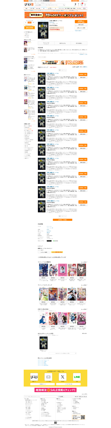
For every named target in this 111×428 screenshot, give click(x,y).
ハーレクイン (28, 409)
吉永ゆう (43, 329)
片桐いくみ (80, 329)
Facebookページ (76, 407)
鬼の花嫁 (53, 328)
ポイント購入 (43, 401)
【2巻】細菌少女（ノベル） (52, 87)
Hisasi (73, 280)
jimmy (75, 329)
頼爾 (83, 329)
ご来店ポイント (42, 384)
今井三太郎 (30, 68)
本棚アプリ (27, 158)
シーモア (26, 0)
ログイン (83, 0)
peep (33, 60)
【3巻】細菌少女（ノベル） (52, 101)
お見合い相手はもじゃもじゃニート (31, 94)
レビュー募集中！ (52, 23)
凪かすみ (29, 117)
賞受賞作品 (27, 142)
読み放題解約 (43, 409)
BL (43, 8)
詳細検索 (26, 152)
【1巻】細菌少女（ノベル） (52, 73)
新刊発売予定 (27, 127)
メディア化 (79, 8)
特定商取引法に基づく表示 (57, 420)
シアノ (33, 116)
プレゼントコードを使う (45, 413)
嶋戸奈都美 (30, 60)
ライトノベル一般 (42, 57)
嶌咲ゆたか (30, 116)
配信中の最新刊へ (79, 30)
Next (86, 271)
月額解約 (42, 408)
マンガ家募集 (75, 401)
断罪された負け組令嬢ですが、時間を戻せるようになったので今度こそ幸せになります (31, 113)
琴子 (64, 329)
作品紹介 (74, 400)
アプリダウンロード (60, 400)
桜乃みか (61, 329)
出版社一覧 (81, 396)
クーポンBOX (43, 406)
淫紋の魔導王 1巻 (72, 279)
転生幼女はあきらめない (81, 303)
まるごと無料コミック (28, 130)
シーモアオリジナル (29, 411)
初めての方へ (27, 35)
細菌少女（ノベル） (64, 10)
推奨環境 (58, 411)
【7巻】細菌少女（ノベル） (52, 158)
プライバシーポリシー (41, 420)
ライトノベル (61, 8)
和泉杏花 (29, 81)
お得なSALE (27, 136)
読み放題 (30, 0)
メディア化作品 (27, 144)
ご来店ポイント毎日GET (29, 139)
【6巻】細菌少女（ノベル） (52, 144)
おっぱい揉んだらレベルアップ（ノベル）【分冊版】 (31, 66)
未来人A (72, 329)
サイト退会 (43, 410)
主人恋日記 (43, 328)
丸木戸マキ (44, 280)
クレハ (55, 329)
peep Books (58, 10)
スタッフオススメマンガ (29, 147)
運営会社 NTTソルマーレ (75, 420)
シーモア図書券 (27, 155)
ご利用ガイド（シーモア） (61, 407)
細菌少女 (48, 232)
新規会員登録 (43, 400)
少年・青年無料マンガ (28, 133)
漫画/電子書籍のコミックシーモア (31, 400)
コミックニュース (28, 153)
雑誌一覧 (76, 396)
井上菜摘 (69, 329)
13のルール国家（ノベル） (31, 59)
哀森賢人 (80, 280)
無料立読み (43, 277)
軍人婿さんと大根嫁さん (31, 87)
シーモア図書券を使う (45, 412)
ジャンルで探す (38, 4)
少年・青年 (32, 8)
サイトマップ (59, 412)
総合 (26, 8)
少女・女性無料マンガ (28, 132)
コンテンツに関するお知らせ (46, 416)
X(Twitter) (74, 408)
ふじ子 (55, 280)
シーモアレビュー (28, 418)
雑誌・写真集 (73, 8)
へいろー (83, 280)
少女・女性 (38, 8)
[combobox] (53, 5)
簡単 (78, 66)
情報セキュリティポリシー (49, 420)
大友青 (50, 22)
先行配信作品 (27, 138)
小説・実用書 (67, 8)
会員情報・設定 (44, 403)
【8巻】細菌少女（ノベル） (52, 172)
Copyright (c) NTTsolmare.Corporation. (55, 427)
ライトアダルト (84, 8)
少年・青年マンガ (29, 401)
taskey (54, 10)
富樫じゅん (51, 329)
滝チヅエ (29, 95)
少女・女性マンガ (29, 402)
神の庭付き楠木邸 (53, 303)
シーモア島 (40, 0)
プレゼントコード (28, 156)
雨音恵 (71, 280)
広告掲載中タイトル (28, 150)
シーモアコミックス (50, 8)
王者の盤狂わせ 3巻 (53, 279)
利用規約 (36, 420)
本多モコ (29, 106)
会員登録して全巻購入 (62, 219)
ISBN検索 (69, 420)
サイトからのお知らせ (45, 414)
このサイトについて (65, 420)
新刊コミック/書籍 (27, 125)
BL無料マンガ (27, 135)
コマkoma (30, 89)
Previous (38, 271)
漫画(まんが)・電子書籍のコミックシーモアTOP (32, 10)
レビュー (35, 0)
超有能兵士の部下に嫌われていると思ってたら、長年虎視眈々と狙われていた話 (31, 103)
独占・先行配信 (28, 412)
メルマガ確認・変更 (44, 402)
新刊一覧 (85, 396)
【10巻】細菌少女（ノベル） (53, 200)
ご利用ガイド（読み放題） (61, 408)
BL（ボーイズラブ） (29, 403)
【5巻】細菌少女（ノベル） (52, 130)
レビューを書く (44, 252)
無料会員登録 (75, 0)
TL (55, 8)
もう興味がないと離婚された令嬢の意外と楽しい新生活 (31, 79)
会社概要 (33, 420)
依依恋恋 (52, 280)
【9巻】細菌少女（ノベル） (52, 186)
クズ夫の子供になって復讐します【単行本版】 (31, 49)
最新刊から (85, 66)
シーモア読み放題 (28, 417)
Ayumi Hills (62, 280)
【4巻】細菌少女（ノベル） (52, 115)
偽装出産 (29, 41)
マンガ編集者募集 (76, 402)
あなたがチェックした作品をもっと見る (63, 353)
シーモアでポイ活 (28, 141)
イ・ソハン (40, 280)
